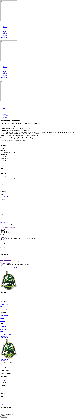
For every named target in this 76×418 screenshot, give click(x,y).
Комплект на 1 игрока (4, 237)
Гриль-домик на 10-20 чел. (5, 260)
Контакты (5, 27)
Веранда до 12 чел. (4, 256)
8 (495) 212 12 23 (4, 37)
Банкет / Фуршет (3, 247)
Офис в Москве (5, 309)
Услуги (4, 23)
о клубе (4, 22)
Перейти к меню (3, 250)
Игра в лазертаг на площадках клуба (7, 227)
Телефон (2, 413)
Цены (4, 26)
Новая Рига (4, 304)
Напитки (2, 245)
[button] (38, 29)
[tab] (38, 227)
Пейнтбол (3, 326)
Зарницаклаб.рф (26, 130)
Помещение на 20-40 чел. (5, 263)
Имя (1, 411)
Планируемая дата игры (5, 414)
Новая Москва (5, 307)
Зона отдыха (5, 24)
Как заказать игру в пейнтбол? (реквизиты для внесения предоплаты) (18, 267)
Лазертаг (3, 329)
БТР (1, 332)
